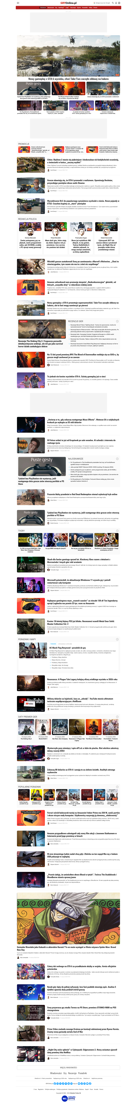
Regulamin (41, 1089)
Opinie (79, 7)
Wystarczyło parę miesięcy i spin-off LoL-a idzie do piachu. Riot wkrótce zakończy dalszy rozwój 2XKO (68, 753)
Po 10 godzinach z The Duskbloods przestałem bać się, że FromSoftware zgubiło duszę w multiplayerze (29, 107)
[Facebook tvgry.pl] (90, 1083)
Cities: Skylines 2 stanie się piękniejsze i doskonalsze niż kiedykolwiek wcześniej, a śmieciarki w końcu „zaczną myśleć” (68, 165)
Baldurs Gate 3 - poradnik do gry (99, 796)
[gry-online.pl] (68, 3)
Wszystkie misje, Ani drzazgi (60, 665)
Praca (91, 1089)
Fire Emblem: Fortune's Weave (111, 730)
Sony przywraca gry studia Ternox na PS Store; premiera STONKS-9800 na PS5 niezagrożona (68, 1013)
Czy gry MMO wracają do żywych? (56, 541)
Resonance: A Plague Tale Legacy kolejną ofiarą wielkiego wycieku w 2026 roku (68, 683)
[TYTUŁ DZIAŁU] (68, 716)
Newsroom (51, 7)
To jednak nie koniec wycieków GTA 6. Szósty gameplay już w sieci (81, 107)
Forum (95, 7)
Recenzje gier (93, 321)
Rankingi (61, 7)
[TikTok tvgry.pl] (82, 1083)
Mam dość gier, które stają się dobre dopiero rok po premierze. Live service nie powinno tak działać (56, 238)
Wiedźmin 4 (86, 1078)
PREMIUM (43, 7)
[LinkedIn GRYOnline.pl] (68, 1083)
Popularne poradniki (68, 786)
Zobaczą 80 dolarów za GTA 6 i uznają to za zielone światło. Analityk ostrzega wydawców (68, 774)
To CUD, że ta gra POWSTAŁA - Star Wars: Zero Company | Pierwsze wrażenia (30, 543)
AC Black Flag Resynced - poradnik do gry (68, 656)
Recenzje (73, 7)
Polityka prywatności (62, 1089)
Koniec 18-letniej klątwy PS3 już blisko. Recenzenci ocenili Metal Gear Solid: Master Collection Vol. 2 (68, 626)
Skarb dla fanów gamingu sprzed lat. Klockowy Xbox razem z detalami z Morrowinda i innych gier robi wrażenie (68, 564)
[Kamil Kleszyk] (19, 74)
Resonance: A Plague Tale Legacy (77, 730)
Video (90, 7)
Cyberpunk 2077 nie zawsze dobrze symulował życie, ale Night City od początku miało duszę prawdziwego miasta (106, 238)
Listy (67, 7)
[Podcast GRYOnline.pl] (66, 1083)
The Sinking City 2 (26, 729)
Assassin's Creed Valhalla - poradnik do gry (112, 797)
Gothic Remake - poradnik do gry (24, 796)
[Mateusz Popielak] (19, 108)
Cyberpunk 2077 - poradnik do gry (36, 796)
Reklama (81, 1089)
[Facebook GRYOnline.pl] (55, 1083)
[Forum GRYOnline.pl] (71, 1083)
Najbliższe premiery (97, 1078)
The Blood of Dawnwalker (94, 729)
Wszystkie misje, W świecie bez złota (62, 668)
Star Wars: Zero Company (60, 729)
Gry (56, 7)
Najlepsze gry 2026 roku (60, 1078)
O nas (35, 1089)
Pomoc (101, 1089)
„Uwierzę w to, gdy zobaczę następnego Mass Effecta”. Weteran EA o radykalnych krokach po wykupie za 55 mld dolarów (68, 425)
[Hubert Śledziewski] (53, 93)
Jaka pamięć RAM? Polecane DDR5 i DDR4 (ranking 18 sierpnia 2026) (92, 467)
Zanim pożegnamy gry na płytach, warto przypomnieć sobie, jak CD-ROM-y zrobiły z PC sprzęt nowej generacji (30, 238)
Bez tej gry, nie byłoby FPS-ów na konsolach (81, 542)
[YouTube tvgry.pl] (79, 1083)
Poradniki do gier (68, 639)
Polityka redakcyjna (50, 1089)
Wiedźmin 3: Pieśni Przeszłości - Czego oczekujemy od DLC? (106, 542)
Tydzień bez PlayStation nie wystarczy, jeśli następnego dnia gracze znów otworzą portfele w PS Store (34, 90)
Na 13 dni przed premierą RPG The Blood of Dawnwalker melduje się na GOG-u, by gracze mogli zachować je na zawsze (68, 90)
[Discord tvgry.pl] (87, 1083)
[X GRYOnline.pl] (60, 1083)
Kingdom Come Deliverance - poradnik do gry (49, 797)
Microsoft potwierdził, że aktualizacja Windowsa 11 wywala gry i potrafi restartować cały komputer (68, 585)
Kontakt (96, 1089)
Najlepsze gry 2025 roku (75, 1078)
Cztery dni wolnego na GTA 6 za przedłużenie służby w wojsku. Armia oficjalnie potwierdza (68, 971)
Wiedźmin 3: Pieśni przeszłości (43, 1078)
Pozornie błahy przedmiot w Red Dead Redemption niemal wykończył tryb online (68, 497)
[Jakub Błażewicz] (71, 108)
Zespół (87, 1089)
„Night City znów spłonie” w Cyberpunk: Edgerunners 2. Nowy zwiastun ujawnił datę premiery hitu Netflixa (107, 107)
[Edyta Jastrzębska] (97, 108)
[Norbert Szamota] (19, 93)
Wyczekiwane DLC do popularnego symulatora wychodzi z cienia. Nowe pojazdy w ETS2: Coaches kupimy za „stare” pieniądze (55, 107)
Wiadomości (56, 1073)
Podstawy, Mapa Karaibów (60, 662)
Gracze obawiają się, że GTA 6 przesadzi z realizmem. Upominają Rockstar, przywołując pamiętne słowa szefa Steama (103, 90)
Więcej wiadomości (68, 1067)
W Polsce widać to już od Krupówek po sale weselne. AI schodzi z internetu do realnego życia (68, 445)
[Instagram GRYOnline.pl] (57, 1083)
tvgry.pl (68, 530)
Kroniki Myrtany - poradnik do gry (87, 796)
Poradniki (85, 7)
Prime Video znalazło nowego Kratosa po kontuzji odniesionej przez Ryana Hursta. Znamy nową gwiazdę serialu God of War (68, 1033)
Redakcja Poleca (68, 219)
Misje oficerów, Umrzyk (58, 660)
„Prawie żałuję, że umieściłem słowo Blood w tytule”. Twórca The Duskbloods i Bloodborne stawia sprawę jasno (68, 879)
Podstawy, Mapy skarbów (59, 657)
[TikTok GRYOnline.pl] (63, 1083)
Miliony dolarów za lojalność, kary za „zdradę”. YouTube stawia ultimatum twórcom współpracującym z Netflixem (68, 704)
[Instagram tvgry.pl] (84, 1083)
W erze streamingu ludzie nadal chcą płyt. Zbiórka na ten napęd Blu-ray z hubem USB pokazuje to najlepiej (68, 859)
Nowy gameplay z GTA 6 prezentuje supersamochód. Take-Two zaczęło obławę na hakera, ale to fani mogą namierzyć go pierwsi (68, 58)
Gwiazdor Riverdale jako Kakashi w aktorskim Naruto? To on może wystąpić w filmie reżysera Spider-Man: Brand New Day (68, 925)
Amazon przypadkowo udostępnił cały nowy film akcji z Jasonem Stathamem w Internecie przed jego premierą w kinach (68, 838)
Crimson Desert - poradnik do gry (61, 796)
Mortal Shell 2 (43, 729)
